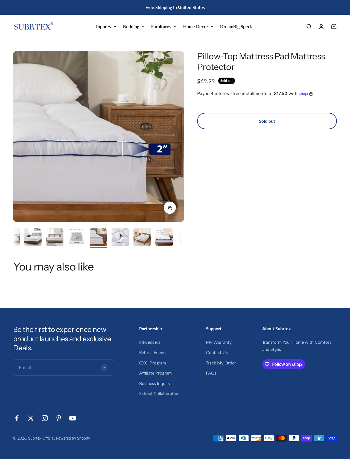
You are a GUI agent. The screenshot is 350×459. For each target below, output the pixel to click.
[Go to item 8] (164, 238)
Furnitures (161, 26)
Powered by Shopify (73, 438)
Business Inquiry (154, 383)
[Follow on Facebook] (17, 418)
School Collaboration (159, 393)
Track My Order (221, 362)
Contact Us (217, 352)
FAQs (211, 372)
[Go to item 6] (120, 238)
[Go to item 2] (33, 238)
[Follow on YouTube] (72, 418)
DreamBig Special (237, 26)
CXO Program (152, 362)
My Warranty (219, 342)
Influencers (149, 342)
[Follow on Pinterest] (58, 418)
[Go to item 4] (76, 238)
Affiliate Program (155, 372)
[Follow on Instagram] (44, 418)
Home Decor (195, 26)
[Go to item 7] (142, 238)
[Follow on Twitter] (30, 418)
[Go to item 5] (98, 238)
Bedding (131, 26)
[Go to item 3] (54, 238)
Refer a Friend (152, 352)
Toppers (103, 26)
